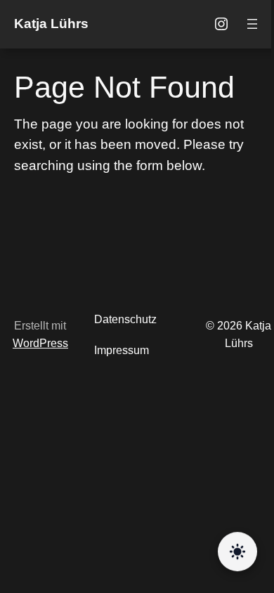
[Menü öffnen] (252, 23)
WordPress (40, 343)
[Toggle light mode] (237, 551)
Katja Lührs (51, 23)
